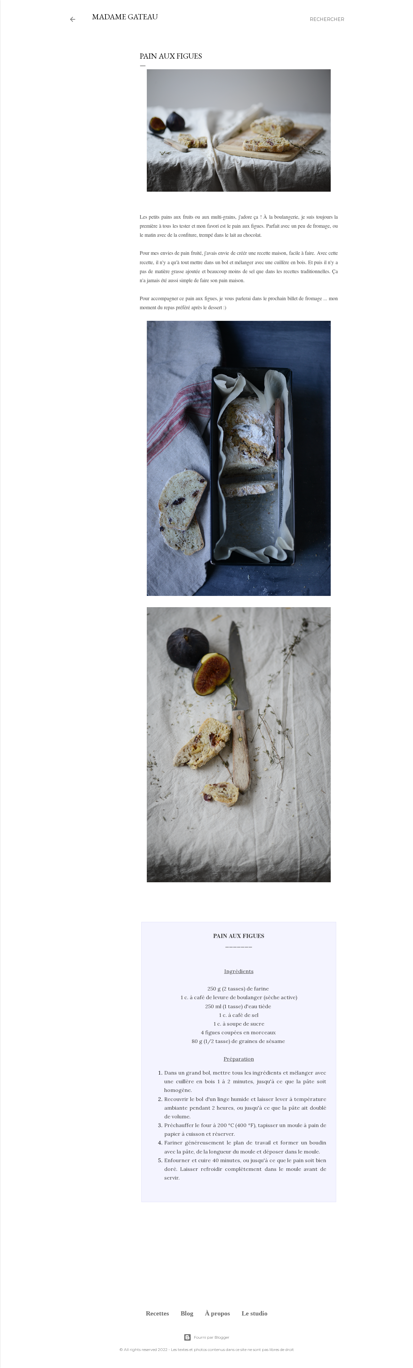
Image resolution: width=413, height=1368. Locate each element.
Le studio (254, 1313)
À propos (217, 1313)
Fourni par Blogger (211, 1337)
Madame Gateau (125, 17)
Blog (187, 1313)
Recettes (157, 1313)
